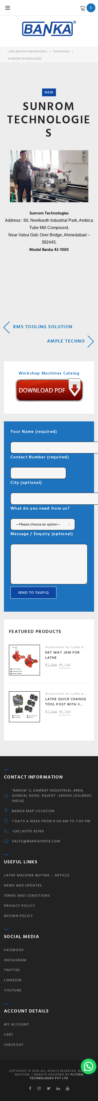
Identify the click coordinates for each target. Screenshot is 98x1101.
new (49, 92)
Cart (8, 1034)
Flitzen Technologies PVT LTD (56, 1076)
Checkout (14, 1045)
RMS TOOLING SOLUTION (43, 327)
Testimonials (61, 51)
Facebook (14, 950)
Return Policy (18, 916)
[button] (88, 1066)
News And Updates (23, 885)
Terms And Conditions (27, 895)
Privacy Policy (19, 906)
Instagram (15, 960)
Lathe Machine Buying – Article (37, 875)
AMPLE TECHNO (66, 341)
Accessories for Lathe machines (70, 647)
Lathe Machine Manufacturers (27, 51)
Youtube (12, 990)
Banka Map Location (33, 811)
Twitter (12, 970)
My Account (16, 1024)
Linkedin (13, 980)
